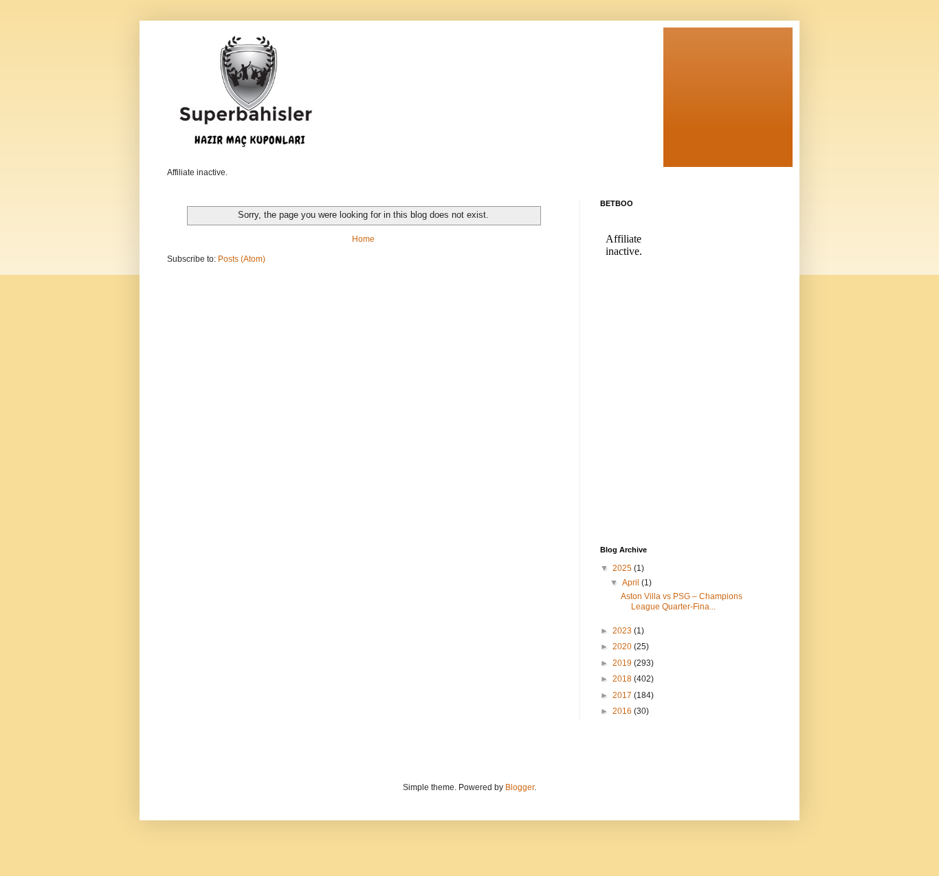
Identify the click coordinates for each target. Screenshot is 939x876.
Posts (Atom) (241, 259)
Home (363, 239)
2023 (623, 631)
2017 (623, 695)
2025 (623, 568)
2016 (623, 711)
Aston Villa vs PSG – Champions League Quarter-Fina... (681, 601)
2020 (623, 646)
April (631, 582)
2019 (623, 663)
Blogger (519, 787)
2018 (623, 679)
